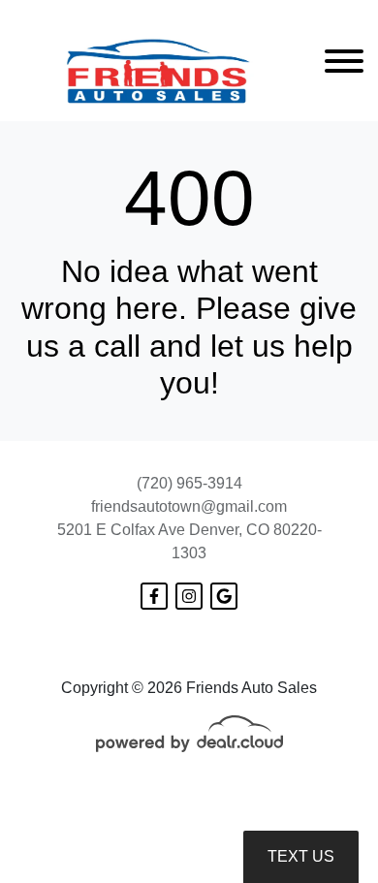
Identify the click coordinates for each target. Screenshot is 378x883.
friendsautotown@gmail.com (189, 506)
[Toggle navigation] (344, 60)
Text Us (301, 856)
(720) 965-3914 (189, 483)
